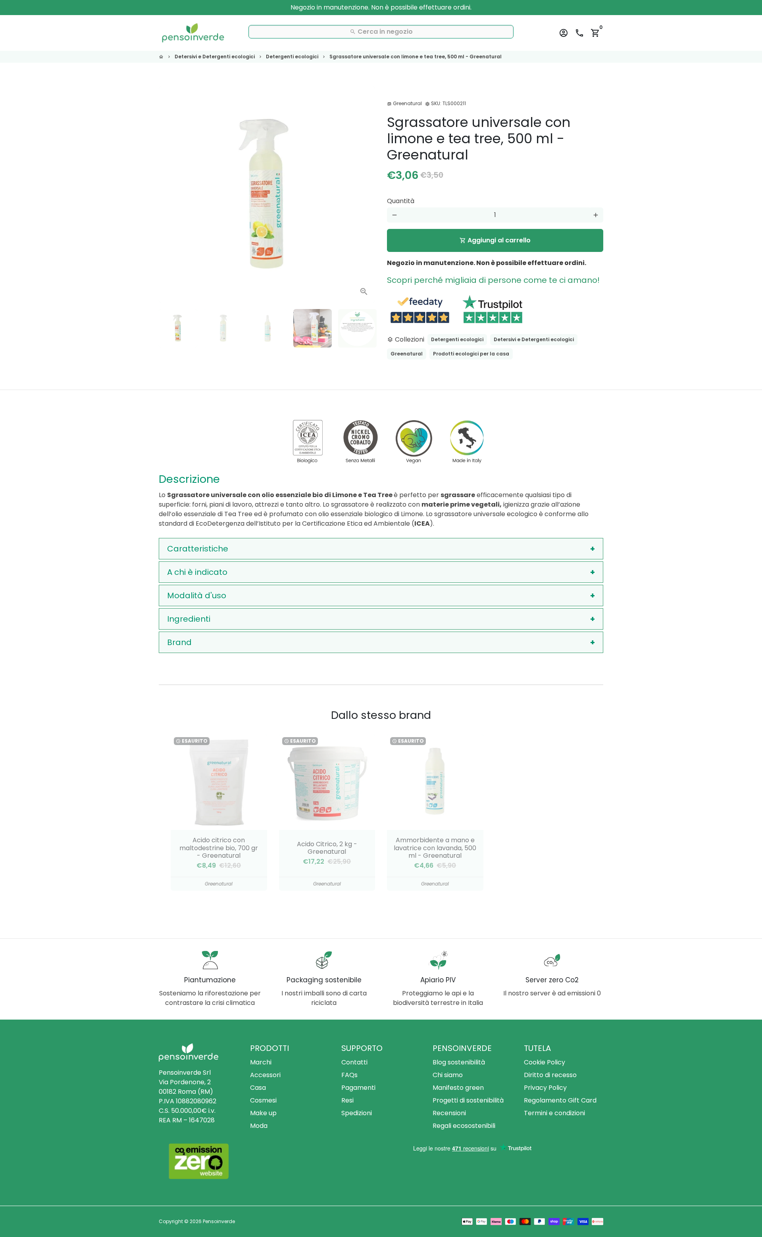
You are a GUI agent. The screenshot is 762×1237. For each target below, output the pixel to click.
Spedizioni (356, 1113)
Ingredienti (188, 618)
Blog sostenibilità (459, 1062)
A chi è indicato (197, 572)
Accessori (265, 1074)
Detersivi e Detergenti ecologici (215, 56)
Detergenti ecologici (292, 56)
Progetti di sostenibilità (468, 1100)
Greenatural (407, 353)
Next (364, 194)
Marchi (260, 1062)
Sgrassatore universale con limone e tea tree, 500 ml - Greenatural (415, 56)
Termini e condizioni (554, 1113)
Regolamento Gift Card (560, 1100)
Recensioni (449, 1113)
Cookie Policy (544, 1062)
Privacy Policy (545, 1087)
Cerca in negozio (381, 31)
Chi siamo (448, 1074)
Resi (347, 1100)
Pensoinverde (219, 1221)
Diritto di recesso (550, 1074)
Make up (263, 1113)
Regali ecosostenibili (464, 1125)
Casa (258, 1087)
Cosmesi (263, 1100)
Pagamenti (358, 1087)
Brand (179, 642)
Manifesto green (458, 1087)
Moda (258, 1125)
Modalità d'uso (196, 595)
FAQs (349, 1074)
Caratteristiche (197, 548)
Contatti (354, 1062)
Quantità (400, 201)
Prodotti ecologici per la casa (471, 353)
